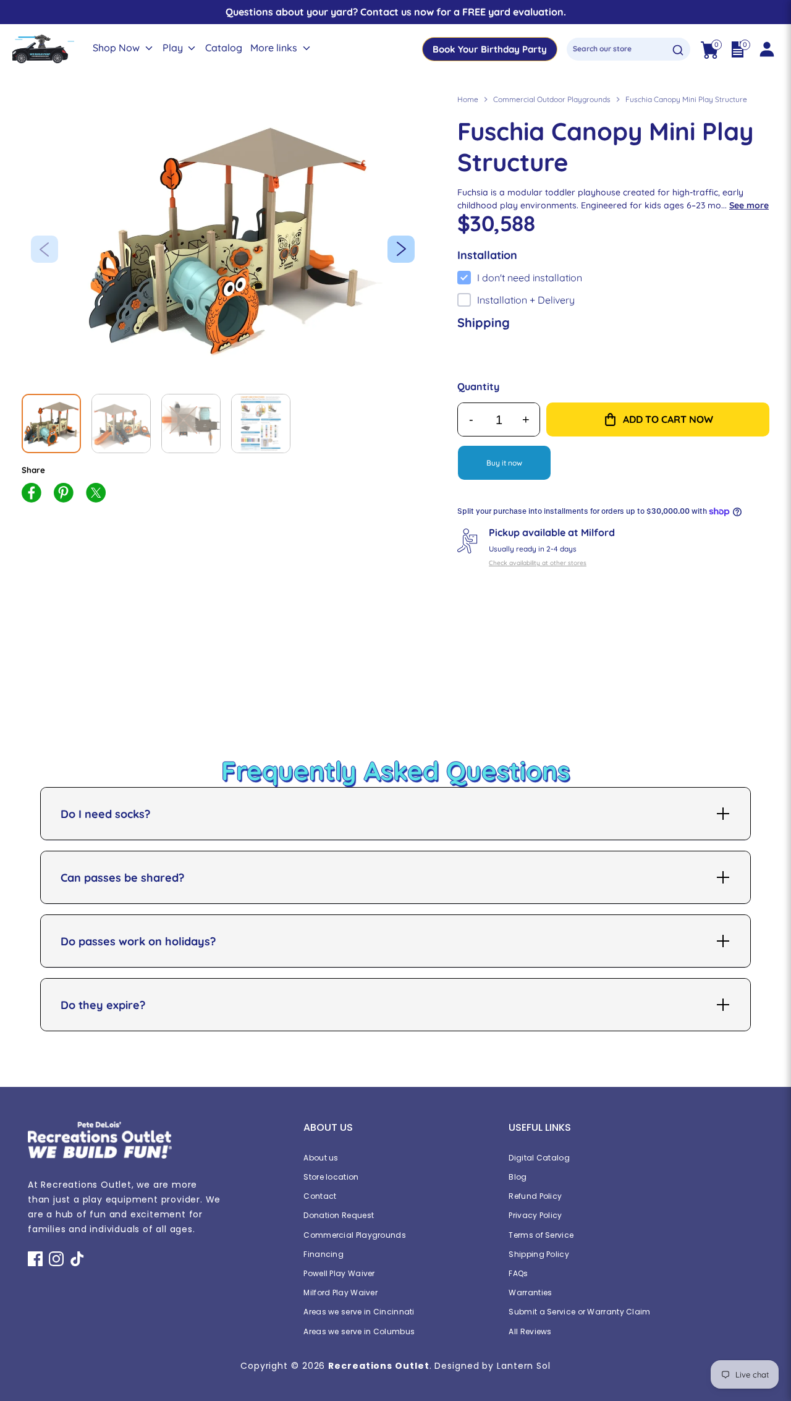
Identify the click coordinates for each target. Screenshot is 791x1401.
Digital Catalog (539, 1157)
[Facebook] (35, 1258)
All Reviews (530, 1331)
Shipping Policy (539, 1254)
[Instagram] (56, 1258)
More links (275, 48)
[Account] (766, 49)
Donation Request (338, 1215)
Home (467, 99)
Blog (518, 1177)
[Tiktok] (77, 1258)
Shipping (483, 322)
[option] (227, 238)
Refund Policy (535, 1196)
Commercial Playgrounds (354, 1235)
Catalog (223, 48)
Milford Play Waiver (340, 1292)
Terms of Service (541, 1235)
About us (320, 1157)
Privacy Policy (535, 1215)
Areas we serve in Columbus (359, 1331)
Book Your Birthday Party (490, 49)
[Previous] (44, 249)
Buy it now (504, 462)
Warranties (530, 1292)
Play (174, 48)
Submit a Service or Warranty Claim (579, 1311)
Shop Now (117, 48)
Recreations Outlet (378, 1366)
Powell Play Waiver (338, 1273)
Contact (319, 1196)
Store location (330, 1177)
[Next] (401, 249)
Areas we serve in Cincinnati (358, 1311)
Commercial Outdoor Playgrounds (552, 99)
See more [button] (749, 205)
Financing (323, 1254)
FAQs (518, 1273)
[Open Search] (678, 50)
